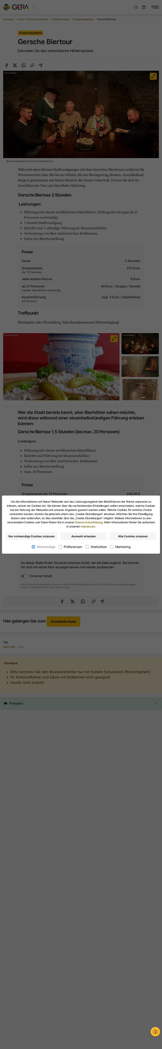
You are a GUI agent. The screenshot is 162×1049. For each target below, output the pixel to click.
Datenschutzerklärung (89, 522)
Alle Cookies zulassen (133, 536)
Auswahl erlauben (83, 536)
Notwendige (46, 547)
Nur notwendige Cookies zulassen (31, 536)
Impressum (88, 526)
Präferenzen (73, 547)
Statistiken (99, 547)
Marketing (123, 547)
